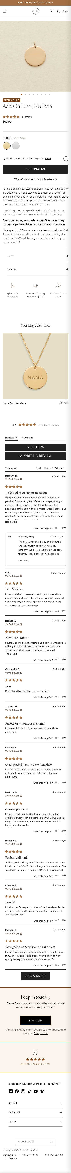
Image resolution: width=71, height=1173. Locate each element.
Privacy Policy (30, 1154)
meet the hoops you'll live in (35, 2)
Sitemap (13, 1158)
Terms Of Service (53, 1154)
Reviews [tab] (11, 438)
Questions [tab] (27, 438)
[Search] (53, 11)
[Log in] (59, 11)
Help (12, 1121)
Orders (14, 1112)
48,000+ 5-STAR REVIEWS (35, 1064)
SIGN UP (35, 1020)
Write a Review (44, 456)
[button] (21, 94)
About (13, 1103)
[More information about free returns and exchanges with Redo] (65, 158)
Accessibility (10, 1154)
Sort (39, 468)
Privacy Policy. (41, 1033)
